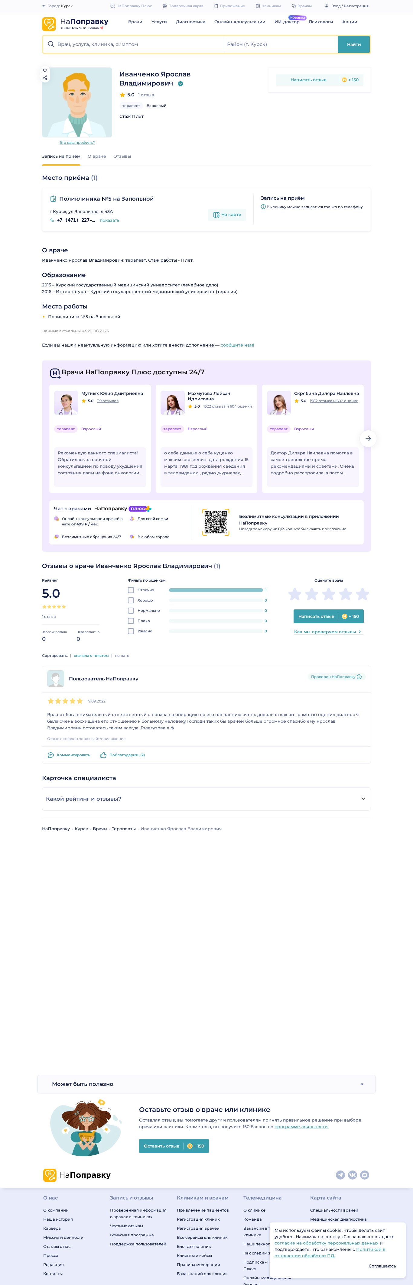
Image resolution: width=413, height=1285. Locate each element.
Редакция (53, 1264)
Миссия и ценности (63, 1237)
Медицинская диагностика (338, 1219)
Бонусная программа (132, 1234)
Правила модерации (198, 1264)
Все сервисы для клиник (202, 1237)
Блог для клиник (194, 1246)
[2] (49, 606)
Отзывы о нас (56, 1246)
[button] (133, 44)
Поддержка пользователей (138, 1243)
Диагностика (190, 21)
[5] (63, 606)
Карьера (52, 1228)
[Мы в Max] (365, 1175)
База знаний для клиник (202, 1273)
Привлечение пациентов (203, 1210)
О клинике (254, 1210)
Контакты (53, 1273)
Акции (349, 21)
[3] (54, 606)
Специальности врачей (334, 1210)
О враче (97, 156)
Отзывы (122, 156)
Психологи (321, 21)
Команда (252, 1219)
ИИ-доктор (287, 21)
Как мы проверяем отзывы (325, 631)
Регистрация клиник (198, 1219)
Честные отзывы (126, 1225)
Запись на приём (61, 156)
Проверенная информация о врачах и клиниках (138, 1213)
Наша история (58, 1219)
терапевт (131, 105)
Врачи (135, 21)
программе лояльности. (302, 1126)
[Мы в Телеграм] (341, 1175)
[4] (59, 606)
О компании (56, 1210)
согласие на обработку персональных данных (327, 1243)
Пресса (50, 1255)
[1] (44, 606)
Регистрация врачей (198, 1228)
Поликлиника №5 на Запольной (106, 198)
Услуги (159, 21)
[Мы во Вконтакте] (353, 1175)
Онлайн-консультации (239, 21)
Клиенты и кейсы (194, 1255)
